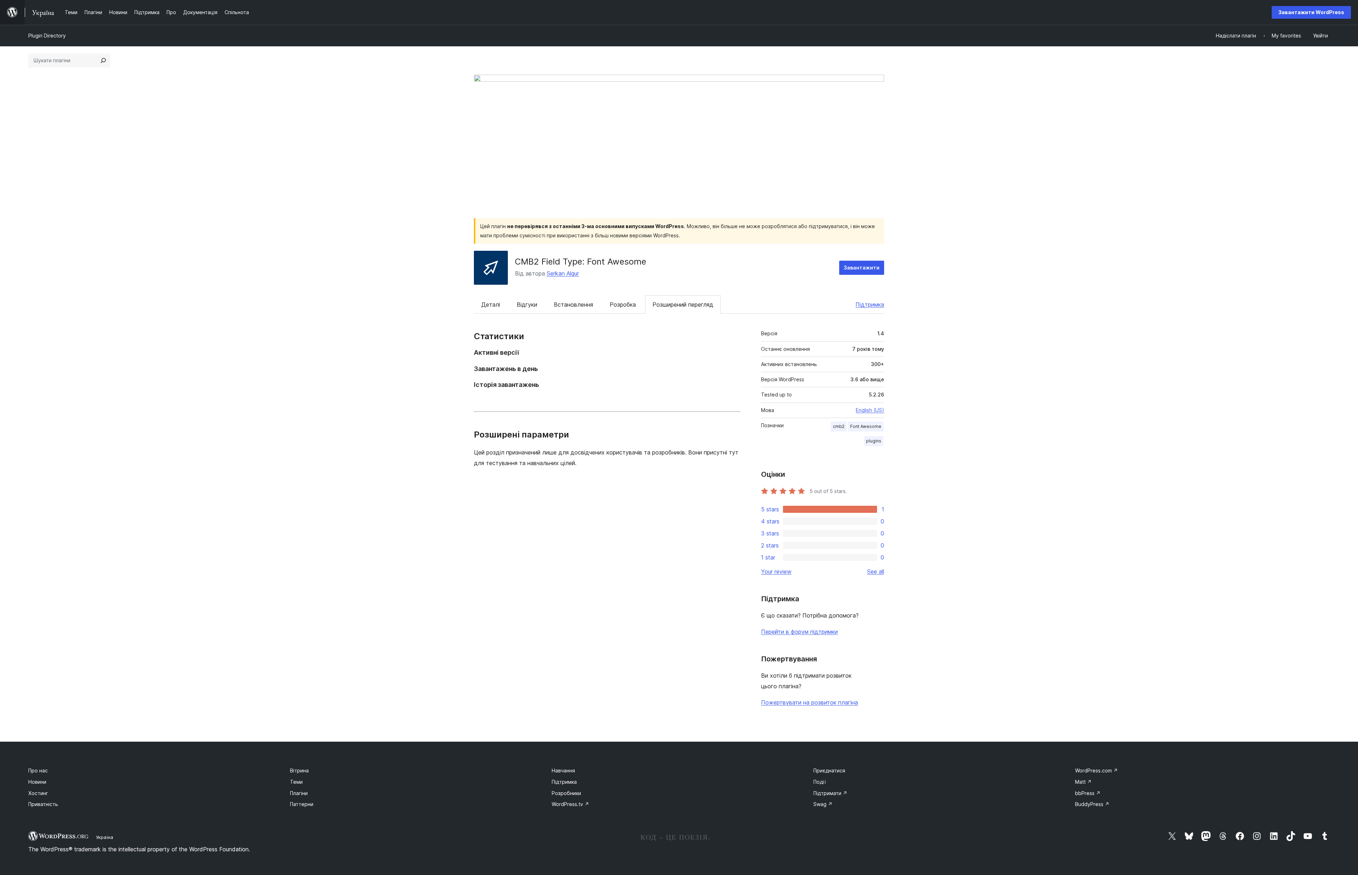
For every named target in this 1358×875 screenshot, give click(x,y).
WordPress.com (1096, 770)
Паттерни (301, 804)
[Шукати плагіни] (103, 60)
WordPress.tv (570, 804)
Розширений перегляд (682, 304)
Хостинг (38, 793)
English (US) (870, 410)
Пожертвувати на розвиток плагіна (809, 702)
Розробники (566, 793)
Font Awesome (865, 426)
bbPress (1088, 793)
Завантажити (862, 268)
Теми (296, 782)
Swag (822, 804)
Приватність (43, 804)
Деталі (490, 304)
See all (875, 571)
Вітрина (299, 770)
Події (819, 782)
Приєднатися (829, 770)
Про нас (38, 770)
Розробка (623, 304)
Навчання (563, 770)
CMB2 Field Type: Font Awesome (580, 261)
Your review (776, 571)
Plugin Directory (47, 36)
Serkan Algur (563, 273)
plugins (873, 441)
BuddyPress (1092, 804)
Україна (104, 837)
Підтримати (830, 793)
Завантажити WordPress (1311, 12)
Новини (37, 782)
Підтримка (869, 304)
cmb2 (839, 426)
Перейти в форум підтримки (799, 631)
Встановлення (573, 304)
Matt (1083, 782)
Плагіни (299, 793)
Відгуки (527, 304)
